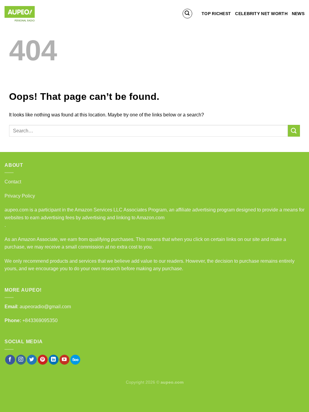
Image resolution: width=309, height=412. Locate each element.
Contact (13, 181)
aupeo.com (16, 209)
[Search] (187, 13)
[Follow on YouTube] (64, 360)
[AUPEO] (35, 13)
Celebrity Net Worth (261, 13)
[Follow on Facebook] (10, 360)
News (298, 13)
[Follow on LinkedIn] (54, 360)
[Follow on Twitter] (32, 360)
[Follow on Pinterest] (43, 360)
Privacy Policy (20, 195)
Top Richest (216, 13)
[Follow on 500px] (75, 360)
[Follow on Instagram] (21, 360)
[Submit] (294, 131)
